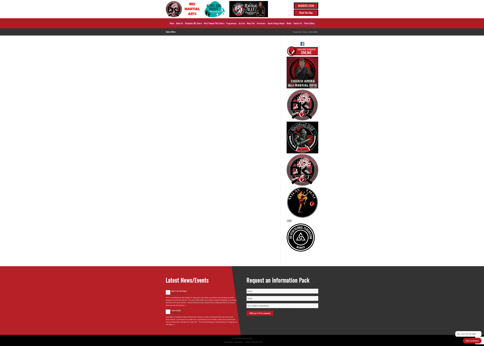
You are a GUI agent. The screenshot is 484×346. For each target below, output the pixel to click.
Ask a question (472, 341)
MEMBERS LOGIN (306, 6)
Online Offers (171, 31)
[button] (468, 334)
